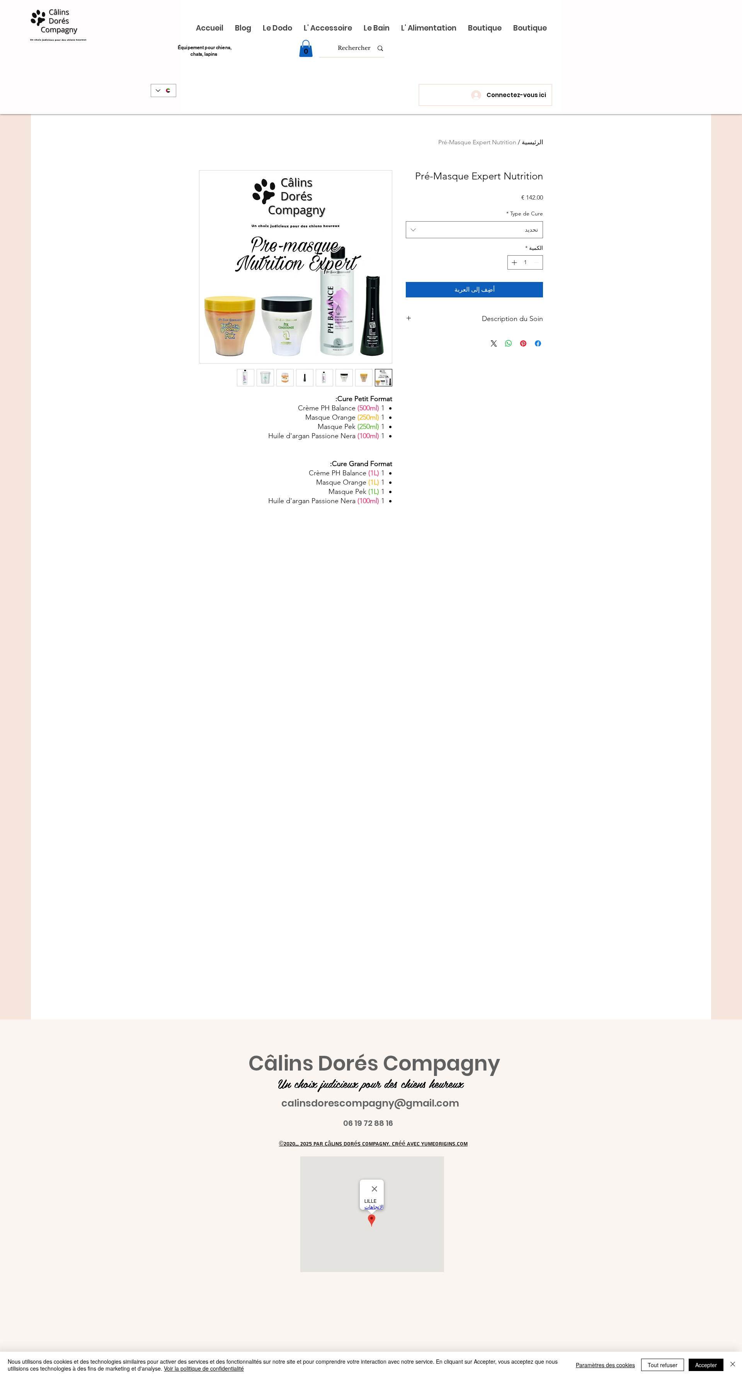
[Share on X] (494, 343)
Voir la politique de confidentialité (204, 1368)
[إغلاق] (732, 1365)
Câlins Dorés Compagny (374, 1063)
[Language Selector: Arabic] (163, 90)
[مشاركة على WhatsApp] (508, 343)
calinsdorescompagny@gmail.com (370, 1103)
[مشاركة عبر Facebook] (538, 343)
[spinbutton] (525, 262)
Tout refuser (662, 1365)
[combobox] (474, 229)
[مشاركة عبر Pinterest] (523, 343)
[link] (306, 48)
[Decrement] (537, 262)
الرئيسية (532, 142)
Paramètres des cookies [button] (605, 1365)
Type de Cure (524, 213)
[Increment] (513, 262)
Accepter (706, 1365)
